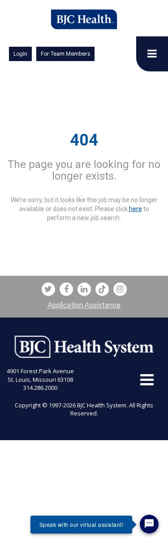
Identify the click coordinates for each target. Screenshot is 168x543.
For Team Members (65, 53)
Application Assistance (84, 305)
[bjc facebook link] (66, 289)
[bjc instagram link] (120, 289)
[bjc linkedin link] (84, 289)
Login (20, 53)
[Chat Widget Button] (149, 524)
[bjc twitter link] (48, 289)
